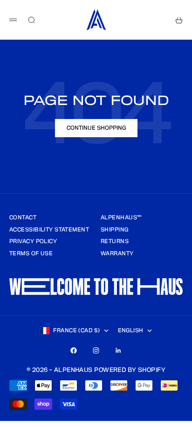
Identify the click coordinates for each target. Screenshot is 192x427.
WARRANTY (117, 253)
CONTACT (22, 217)
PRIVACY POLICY (33, 241)
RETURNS (115, 241)
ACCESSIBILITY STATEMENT (49, 229)
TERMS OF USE (31, 253)
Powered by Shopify (129, 370)
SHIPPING (115, 229)
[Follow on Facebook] (73, 350)
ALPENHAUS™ (121, 217)
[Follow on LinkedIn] (118, 350)
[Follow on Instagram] (96, 350)
